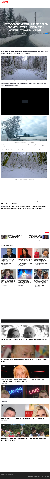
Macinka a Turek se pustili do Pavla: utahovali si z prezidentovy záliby (22, 400)
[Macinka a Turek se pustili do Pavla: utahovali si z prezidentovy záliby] (25, 391)
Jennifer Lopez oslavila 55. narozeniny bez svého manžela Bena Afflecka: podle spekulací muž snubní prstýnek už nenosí (41, 283)
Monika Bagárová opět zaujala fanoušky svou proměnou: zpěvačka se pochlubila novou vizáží (40, 261)
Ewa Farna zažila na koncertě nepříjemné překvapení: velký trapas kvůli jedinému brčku (24, 282)
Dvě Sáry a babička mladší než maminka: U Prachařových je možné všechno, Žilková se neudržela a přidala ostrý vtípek (23, 380)
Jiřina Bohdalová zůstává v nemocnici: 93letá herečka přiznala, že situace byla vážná (8, 282)
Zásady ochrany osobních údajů (34, 476)
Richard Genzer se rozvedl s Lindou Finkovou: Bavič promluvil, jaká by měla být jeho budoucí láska (35, 238)
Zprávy (25, 21)
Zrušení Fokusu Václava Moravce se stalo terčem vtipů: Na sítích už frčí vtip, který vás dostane (8, 261)
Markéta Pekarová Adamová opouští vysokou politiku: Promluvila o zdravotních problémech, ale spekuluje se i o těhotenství (25, 262)
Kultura (3, 326)
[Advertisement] (24, 190)
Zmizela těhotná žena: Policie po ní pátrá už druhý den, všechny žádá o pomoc (15, 237)
